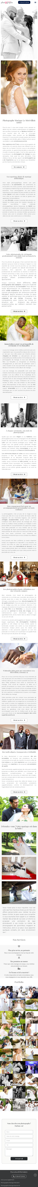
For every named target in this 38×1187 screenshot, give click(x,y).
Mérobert (5, 294)
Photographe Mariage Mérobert (10, 1182)
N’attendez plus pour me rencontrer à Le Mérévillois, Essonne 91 (19, 671)
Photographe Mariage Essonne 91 (10, 1185)
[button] (24, 2)
